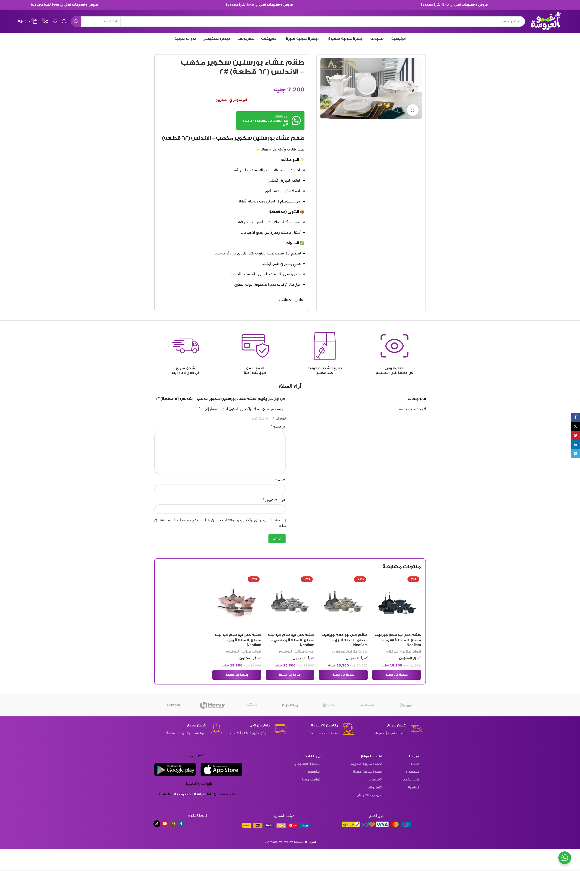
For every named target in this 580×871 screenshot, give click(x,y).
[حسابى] (64, 21)
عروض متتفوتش (369, 795)
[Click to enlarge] (412, 110)
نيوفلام (392, 651)
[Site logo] (546, 21)
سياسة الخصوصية (190, 794)
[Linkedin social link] (575, 444)
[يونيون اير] (406, 705)
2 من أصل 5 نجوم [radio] (263, 418)
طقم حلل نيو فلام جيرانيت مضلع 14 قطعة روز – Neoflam (238, 640)
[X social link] (575, 426)
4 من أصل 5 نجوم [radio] (256, 418)
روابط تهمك (311, 756)
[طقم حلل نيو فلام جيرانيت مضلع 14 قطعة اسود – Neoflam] (396, 602)
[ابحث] (76, 21)
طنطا (415, 764)
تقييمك (279, 418)
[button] (396, 675)
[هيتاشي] (173, 705)
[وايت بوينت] (251, 705)
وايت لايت (290, 705)
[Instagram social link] (173, 823)
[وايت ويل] (328, 705)
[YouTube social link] (165, 823)
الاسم (280, 480)
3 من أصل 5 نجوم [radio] (259, 418)
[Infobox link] (390, 729)
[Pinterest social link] (575, 435)
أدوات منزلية (410, 651)
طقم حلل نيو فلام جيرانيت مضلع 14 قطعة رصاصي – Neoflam (291, 640)
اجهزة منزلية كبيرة (367, 771)
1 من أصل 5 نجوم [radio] (266, 418)
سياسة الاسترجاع (307, 764)
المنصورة (412, 771)
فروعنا (414, 756)
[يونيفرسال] (367, 705)
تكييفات (375, 779)
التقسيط (314, 771)
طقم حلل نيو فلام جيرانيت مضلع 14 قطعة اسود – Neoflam (398, 640)
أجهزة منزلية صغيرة (366, 764)
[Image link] (376, 824)
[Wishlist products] (54, 21)
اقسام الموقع (371, 756)
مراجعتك (278, 426)
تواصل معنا (311, 779)
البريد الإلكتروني (274, 500)
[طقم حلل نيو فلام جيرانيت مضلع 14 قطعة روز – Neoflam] (236, 602)
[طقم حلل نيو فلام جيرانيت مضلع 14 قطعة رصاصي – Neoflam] (290, 602)
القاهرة (413, 787)
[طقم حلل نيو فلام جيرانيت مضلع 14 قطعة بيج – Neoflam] (343, 602)
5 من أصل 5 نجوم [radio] (253, 418)
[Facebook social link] (181, 823)
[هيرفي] (212, 705)
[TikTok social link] (156, 823)
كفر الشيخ (411, 779)
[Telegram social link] (575, 453)
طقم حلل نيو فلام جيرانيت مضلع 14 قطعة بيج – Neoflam (344, 640)
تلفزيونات (374, 787)
